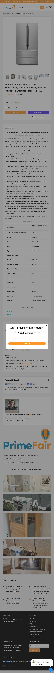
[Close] (46, 325)
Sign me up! (27, 343)
